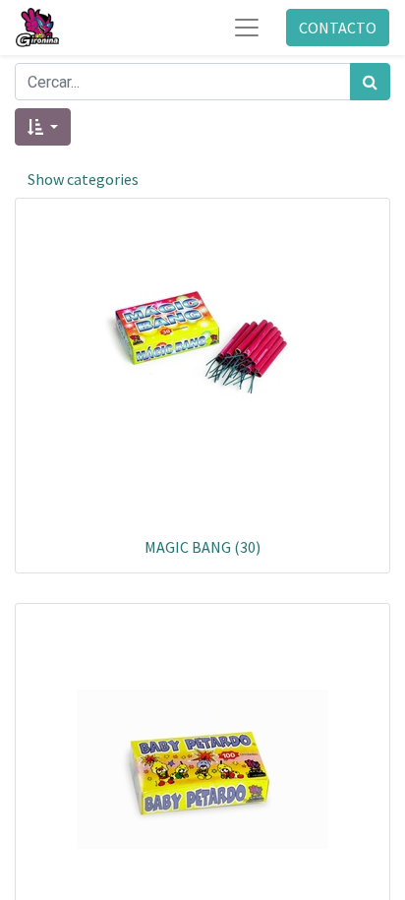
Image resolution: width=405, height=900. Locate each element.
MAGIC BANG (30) (202, 547)
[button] (43, 127)
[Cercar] (370, 81)
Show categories (83, 179)
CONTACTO (337, 27)
